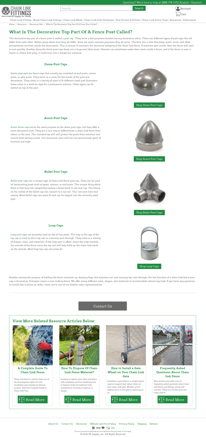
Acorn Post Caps (55, 118)
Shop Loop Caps (149, 266)
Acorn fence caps (20, 127)
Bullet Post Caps (55, 171)
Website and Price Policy (103, 423)
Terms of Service (122, 431)
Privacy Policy (126, 423)
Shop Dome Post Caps (149, 105)
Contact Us (102, 306)
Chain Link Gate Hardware (99, 19)
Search (139, 8)
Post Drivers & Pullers (128, 19)
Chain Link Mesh (72, 19)
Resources (175, 19)
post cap (69, 38)
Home (11, 24)
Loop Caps (56, 225)
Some (14, 84)
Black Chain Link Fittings (47, 19)
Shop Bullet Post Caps (149, 212)
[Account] (178, 8)
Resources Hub (36, 24)
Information (189, 19)
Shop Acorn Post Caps (149, 158)
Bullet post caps (19, 180)
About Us (53, 423)
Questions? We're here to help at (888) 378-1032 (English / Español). (162, 2)
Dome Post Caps (55, 64)
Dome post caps (19, 73)
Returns (154, 423)
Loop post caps (19, 234)
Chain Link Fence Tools (155, 19)
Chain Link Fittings (21, 19)
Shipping (141, 423)
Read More (35, 399)
